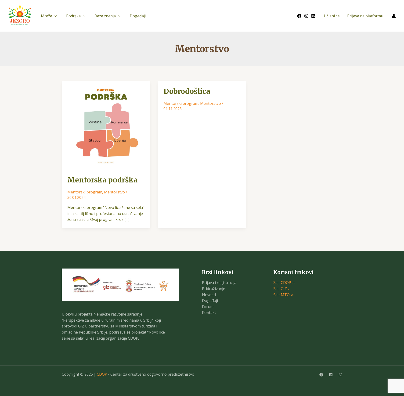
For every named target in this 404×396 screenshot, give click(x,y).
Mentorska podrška (102, 179)
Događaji (138, 15)
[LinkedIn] (313, 16)
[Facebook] (299, 16)
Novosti (209, 294)
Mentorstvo (114, 192)
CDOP (102, 374)
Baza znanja (105, 15)
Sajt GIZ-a (281, 288)
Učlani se (332, 15)
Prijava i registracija (219, 282)
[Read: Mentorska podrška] (106, 125)
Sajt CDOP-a (284, 282)
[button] (54, 15)
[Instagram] (306, 16)
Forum (207, 306)
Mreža (46, 15)
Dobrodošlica (186, 91)
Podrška (73, 15)
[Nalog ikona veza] (394, 16)
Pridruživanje (213, 288)
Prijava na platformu (365, 15)
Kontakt (209, 312)
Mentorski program (84, 192)
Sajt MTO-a (283, 294)
